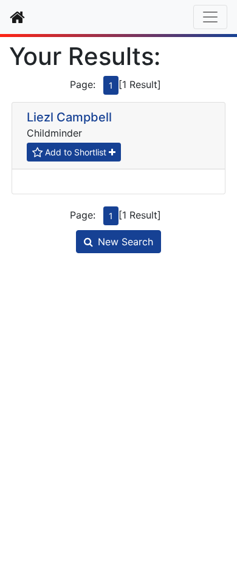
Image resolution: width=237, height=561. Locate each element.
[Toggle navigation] (210, 17)
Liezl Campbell (69, 117)
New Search (125, 242)
